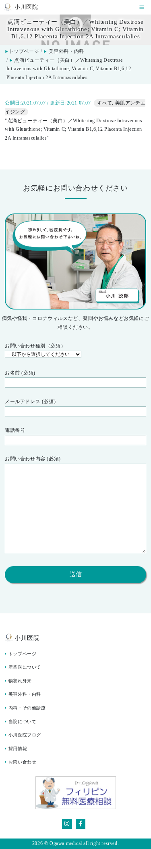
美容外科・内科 (66, 51)
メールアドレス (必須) (30, 401)
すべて (104, 103)
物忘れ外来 (20, 681)
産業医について (24, 667)
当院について (22, 721)
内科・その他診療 (27, 708)
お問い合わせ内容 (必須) (33, 459)
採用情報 (17, 749)
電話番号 (15, 430)
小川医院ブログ (24, 735)
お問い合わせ (22, 762)
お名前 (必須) (20, 373)
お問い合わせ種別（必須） (35, 346)
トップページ (22, 51)
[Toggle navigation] (141, 7)
